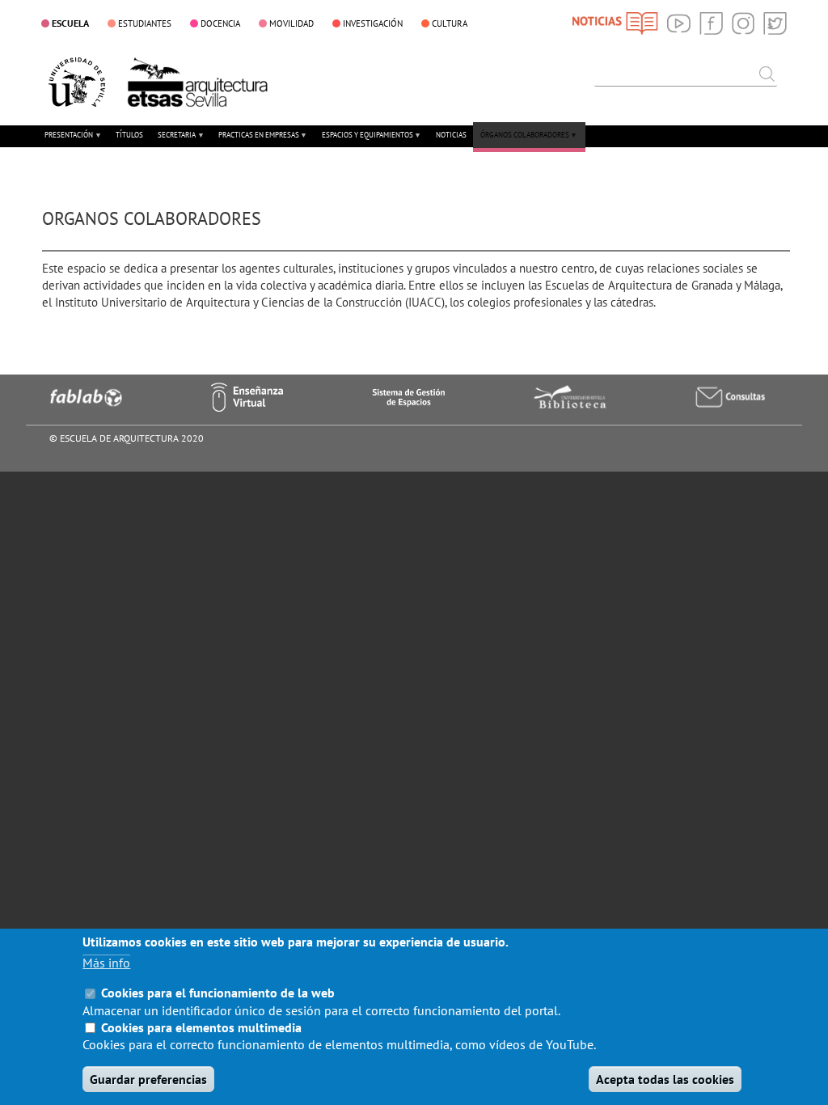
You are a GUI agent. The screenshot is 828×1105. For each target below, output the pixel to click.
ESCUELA (70, 22)
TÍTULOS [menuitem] (129, 134)
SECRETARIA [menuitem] (173, 141)
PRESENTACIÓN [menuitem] (66, 141)
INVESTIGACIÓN (373, 23)
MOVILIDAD (291, 23)
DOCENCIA (220, 23)
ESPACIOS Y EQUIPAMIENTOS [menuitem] (364, 141)
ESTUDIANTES (144, 23)
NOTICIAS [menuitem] (451, 134)
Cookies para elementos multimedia (201, 1027)
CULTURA (449, 23)
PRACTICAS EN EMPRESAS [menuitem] (255, 141)
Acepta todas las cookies (665, 1079)
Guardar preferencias (148, 1079)
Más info (106, 963)
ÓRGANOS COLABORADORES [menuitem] (521, 141)
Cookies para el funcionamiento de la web (218, 992)
